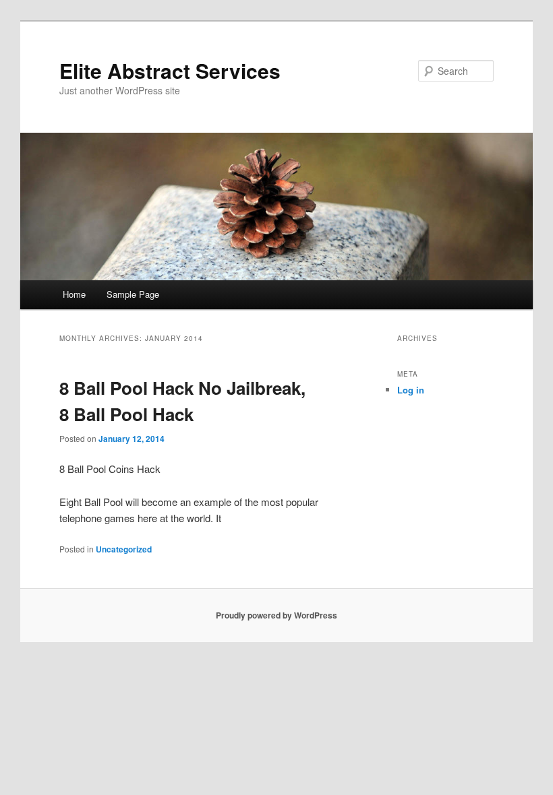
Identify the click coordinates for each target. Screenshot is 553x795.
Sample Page (133, 294)
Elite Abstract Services (170, 70)
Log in (410, 389)
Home (74, 294)
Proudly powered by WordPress (276, 615)
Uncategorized (124, 549)
